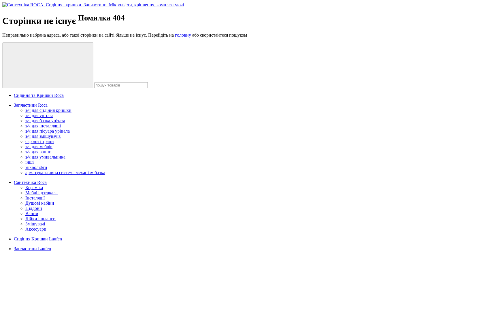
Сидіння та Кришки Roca (39, 95)
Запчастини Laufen (32, 248)
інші (29, 162)
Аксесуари (35, 229)
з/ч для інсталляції (43, 125)
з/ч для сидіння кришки (48, 110)
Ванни (31, 213)
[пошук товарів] (47, 65)
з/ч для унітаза (39, 115)
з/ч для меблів (38, 146)
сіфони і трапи (39, 141)
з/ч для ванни (38, 151)
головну (183, 35)
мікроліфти (36, 167)
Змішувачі (35, 223)
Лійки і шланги (40, 218)
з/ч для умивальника (45, 157)
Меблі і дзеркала (41, 192)
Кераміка (34, 187)
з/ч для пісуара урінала (47, 131)
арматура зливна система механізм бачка (65, 172)
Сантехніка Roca (30, 182)
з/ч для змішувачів (43, 136)
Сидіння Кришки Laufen (38, 238)
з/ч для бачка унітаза (45, 120)
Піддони (33, 208)
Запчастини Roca (31, 105)
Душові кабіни (39, 203)
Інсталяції (35, 197)
